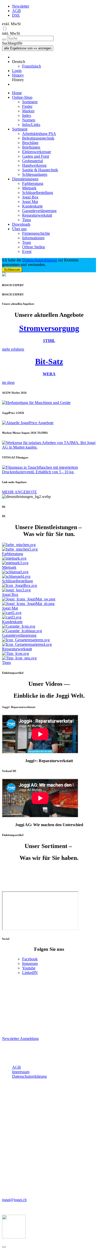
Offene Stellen (33, 247)
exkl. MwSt (11, 24)
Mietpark (29, 188)
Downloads (21, 224)
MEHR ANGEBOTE (19, 492)
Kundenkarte (32, 206)
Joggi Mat (30, 201)
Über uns (19, 229)
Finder (27, 106)
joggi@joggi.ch (14, 1200)
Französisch (31, 66)
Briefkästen (31, 147)
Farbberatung (32, 183)
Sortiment (29, 102)
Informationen (33, 238)
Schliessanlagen (34, 174)
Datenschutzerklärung (39, 260)
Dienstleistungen (25, 179)
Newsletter (20, 6)
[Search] (4, 39)
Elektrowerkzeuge (36, 152)
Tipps (26, 220)
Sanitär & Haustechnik (40, 170)
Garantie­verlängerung (39, 211)
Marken (28, 111)
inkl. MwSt (11, 33)
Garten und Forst (35, 156)
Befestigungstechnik (38, 138)
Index (26, 115)
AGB (16, 11)
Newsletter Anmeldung (20, 1038)
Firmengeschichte (36, 233)
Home (17, 93)
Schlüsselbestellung (37, 192)
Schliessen (12, 270)
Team (26, 242)
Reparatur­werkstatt (37, 215)
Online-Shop (22, 97)
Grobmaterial (32, 161)
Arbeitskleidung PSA (39, 133)
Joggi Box (30, 197)
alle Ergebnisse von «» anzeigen (27, 48)
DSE (16, 15)
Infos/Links (31, 124)
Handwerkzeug (34, 165)
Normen (28, 120)
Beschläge (30, 143)
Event (26, 251)
